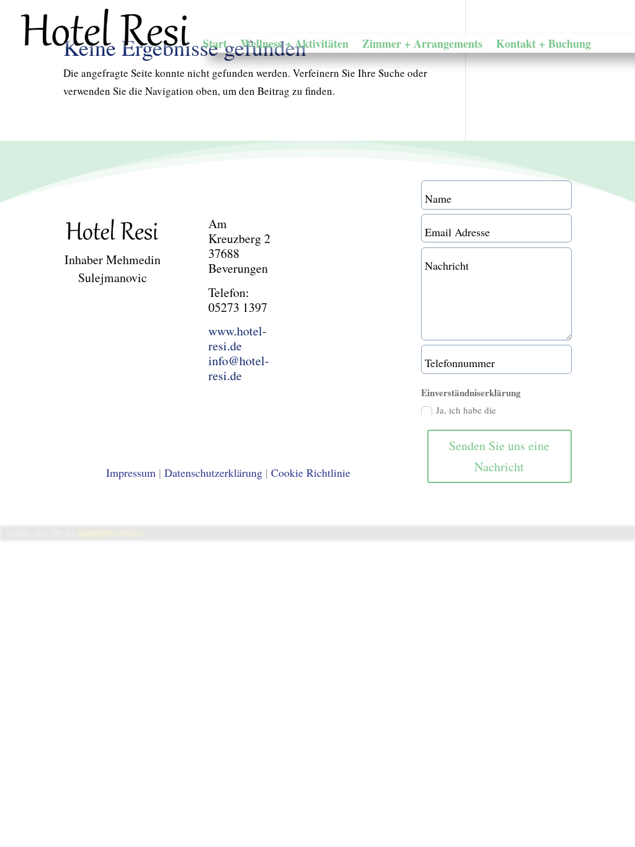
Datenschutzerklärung (213, 472)
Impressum (131, 472)
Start (215, 45)
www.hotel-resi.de (237, 338)
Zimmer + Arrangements (422, 45)
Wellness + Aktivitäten (295, 45)
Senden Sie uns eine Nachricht (499, 456)
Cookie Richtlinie (310, 472)
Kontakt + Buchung (543, 45)
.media (110, 533)
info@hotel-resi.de (238, 368)
